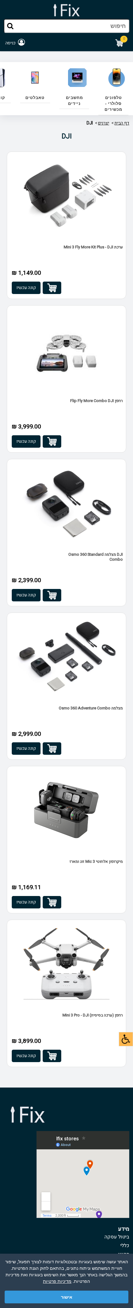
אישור (66, 1297)
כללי (124, 1245)
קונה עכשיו (26, 287)
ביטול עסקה (117, 1237)
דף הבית (121, 123)
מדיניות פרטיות (57, 1281)
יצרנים (103, 123)
